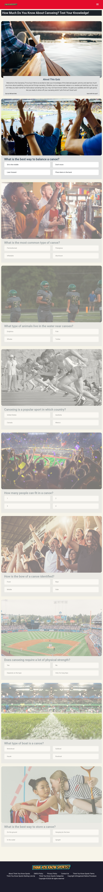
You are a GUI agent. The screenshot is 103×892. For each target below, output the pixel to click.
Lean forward (11, 172)
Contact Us (65, 874)
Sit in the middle (12, 165)
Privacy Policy (52, 874)
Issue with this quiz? (92, 93)
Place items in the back (63, 172)
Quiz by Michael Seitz (11, 93)
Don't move (59, 165)
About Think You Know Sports (19, 874)
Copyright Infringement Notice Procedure (82, 876)
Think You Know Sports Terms (83, 874)
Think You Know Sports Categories (51, 876)
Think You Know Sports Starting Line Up (21, 876)
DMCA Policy (38, 874)
